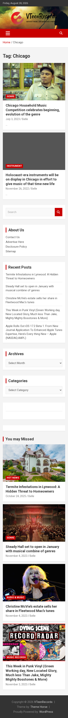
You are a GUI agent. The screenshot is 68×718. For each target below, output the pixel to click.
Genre (10, 96)
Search (58, 212)
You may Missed (19, 439)
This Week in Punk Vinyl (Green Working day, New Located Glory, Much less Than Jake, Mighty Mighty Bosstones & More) (33, 314)
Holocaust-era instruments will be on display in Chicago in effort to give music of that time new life (32, 179)
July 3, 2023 (13, 119)
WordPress (46, 711)
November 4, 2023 (16, 555)
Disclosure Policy (16, 246)
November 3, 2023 (16, 684)
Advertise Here (15, 242)
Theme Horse (38, 707)
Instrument (14, 166)
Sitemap (11, 251)
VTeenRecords (43, 702)
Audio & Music (15, 597)
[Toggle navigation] (8, 33)
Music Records (16, 657)
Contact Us (13, 237)
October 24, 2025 (16, 496)
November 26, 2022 (17, 188)
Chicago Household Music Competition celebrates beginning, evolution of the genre (33, 109)
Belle (25, 119)
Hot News (13, 477)
